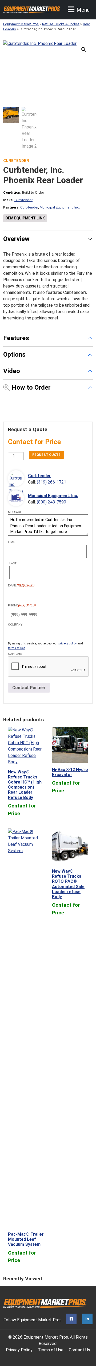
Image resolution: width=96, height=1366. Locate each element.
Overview (16, 239)
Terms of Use (50, 1349)
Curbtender (16, 161)
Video (11, 371)
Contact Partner (29, 687)
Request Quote (46, 455)
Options (14, 354)
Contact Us (79, 1349)
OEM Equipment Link (25, 218)
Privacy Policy (19, 1349)
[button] (84, 49)
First (12, 542)
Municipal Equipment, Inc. (60, 207)
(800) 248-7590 (51, 502)
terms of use (16, 648)
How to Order (31, 387)
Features (16, 338)
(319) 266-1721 (51, 482)
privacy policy (67, 643)
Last (13, 563)
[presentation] (48, 666)
